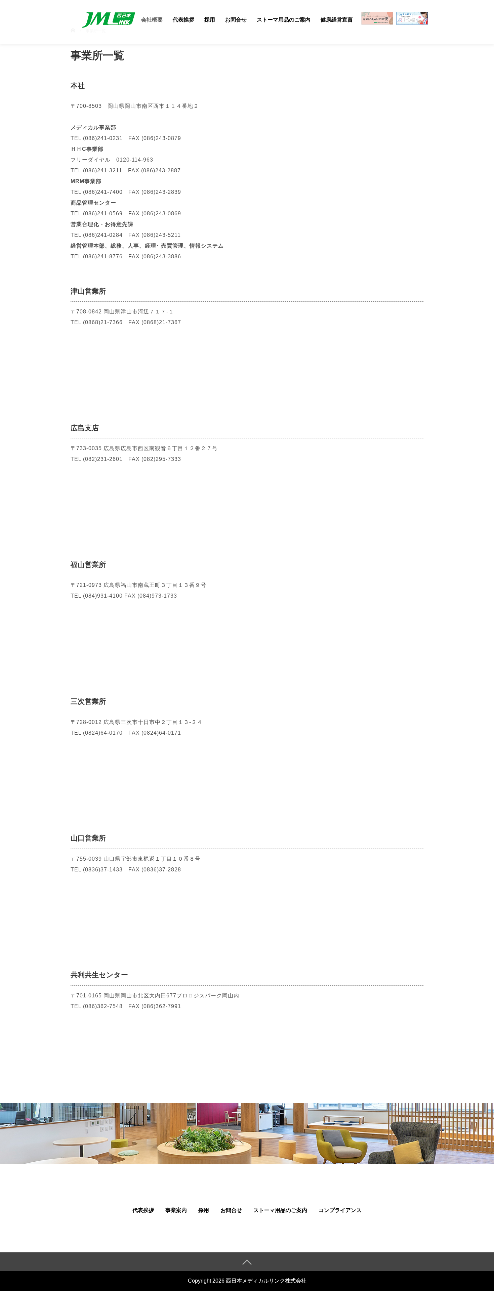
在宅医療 (377, 20)
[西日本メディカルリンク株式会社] (108, 18)
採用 (209, 20)
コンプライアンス (340, 1210)
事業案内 (176, 1210)
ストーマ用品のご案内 (284, 20)
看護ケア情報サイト (412, 22)
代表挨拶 (183, 20)
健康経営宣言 (337, 20)
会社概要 (152, 20)
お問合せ (236, 20)
